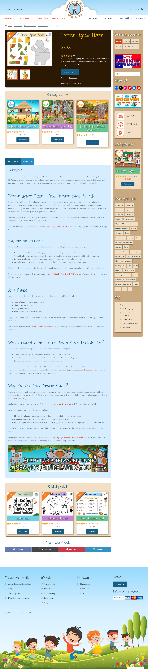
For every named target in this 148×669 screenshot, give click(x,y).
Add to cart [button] (23, 139)
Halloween (119, 261)
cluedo (126, 233)
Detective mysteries (25, 18)
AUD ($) (135, 41)
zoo (130, 289)
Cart (82, 593)
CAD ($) (127, 41)
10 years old (119, 219)
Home (9, 9)
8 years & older (124, 18)
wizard (117, 289)
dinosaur (118, 247)
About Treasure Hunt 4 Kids (19, 584)
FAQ (46, 603)
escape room (119, 256)
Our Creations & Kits (130, 323)
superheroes (119, 279)
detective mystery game (123, 242)
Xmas (124, 289)
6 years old (119, 210)
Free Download (70, 72)
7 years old (129, 210)
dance (138, 238)
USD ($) (118, 41)
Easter (126, 247)
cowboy (130, 238)
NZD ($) (118, 46)
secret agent (119, 275)
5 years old (129, 205)
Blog (121, 304)
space (128, 275)
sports (135, 275)
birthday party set (121, 228)
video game (127, 284)
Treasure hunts (8, 18)
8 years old (119, 214)
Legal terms (48, 598)
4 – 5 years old (94, 18)
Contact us (120, 584)
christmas (118, 233)
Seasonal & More (56, 18)
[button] (47, 36)
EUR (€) (135, 46)
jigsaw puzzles (43, 26)
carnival (133, 228)
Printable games (30, 26)
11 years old (130, 219)
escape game (135, 252)
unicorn (118, 284)
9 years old (129, 214)
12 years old (119, 224)
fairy (128, 256)
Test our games (14, 593)
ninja (129, 265)
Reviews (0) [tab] (27, 161)
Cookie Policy (49, 593)
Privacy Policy (49, 588)
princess (118, 270)
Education (126, 327)
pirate (135, 265)
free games (73, 78)
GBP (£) (127, 46)
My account (18, 9)
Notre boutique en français (19, 598)
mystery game (120, 265)
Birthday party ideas (130, 309)
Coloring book (120, 238)
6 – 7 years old (109, 18)
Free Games (139, 18)
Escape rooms (41, 18)
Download (23, 531)
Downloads (84, 588)
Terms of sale (49, 584)
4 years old (119, 205)
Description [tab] (11, 161)
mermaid (128, 261)
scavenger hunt (128, 270)
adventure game (131, 224)
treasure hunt (130, 279)
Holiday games (128, 319)
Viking (135, 284)
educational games (121, 252)
